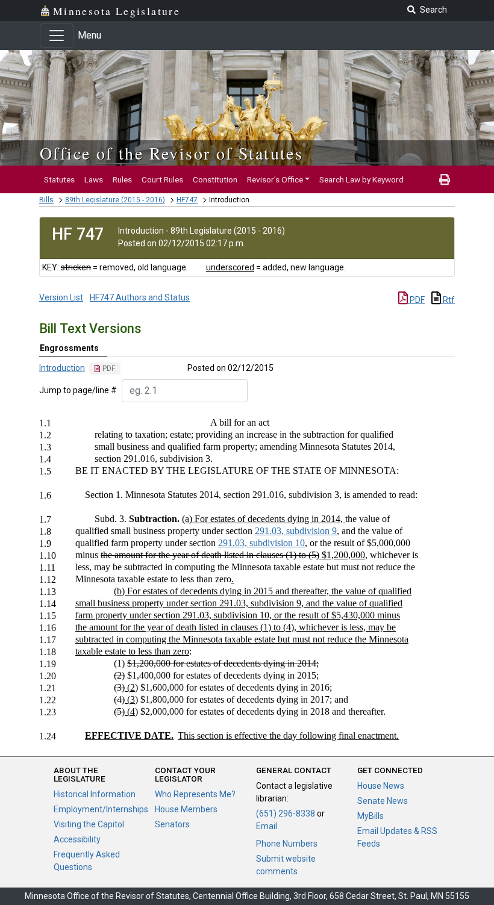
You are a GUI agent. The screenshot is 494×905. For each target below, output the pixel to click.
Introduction (62, 368)
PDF (416, 300)
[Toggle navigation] (56, 35)
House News (380, 786)
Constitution (215, 179)
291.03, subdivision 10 (261, 543)
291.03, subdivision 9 (296, 531)
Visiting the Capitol (89, 824)
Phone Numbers (286, 843)
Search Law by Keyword (361, 179)
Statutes (59, 179)
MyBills (370, 816)
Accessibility (77, 839)
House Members (186, 809)
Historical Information (95, 794)
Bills (46, 200)
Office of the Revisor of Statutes (171, 153)
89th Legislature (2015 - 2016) (115, 200)
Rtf (448, 300)
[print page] (444, 179)
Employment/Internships (101, 809)
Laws (93, 179)
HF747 (187, 200)
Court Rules (162, 179)
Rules (122, 179)
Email (266, 826)
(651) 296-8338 (285, 813)
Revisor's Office (275, 179)
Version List (61, 297)
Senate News (382, 801)
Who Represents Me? (195, 794)
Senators (172, 824)
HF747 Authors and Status (140, 297)
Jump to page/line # (78, 390)
